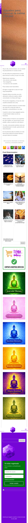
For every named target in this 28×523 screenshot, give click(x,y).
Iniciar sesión (14, 483)
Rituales (5, 11)
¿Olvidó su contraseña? (9, 479)
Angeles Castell (12, 517)
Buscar (23, 243)
